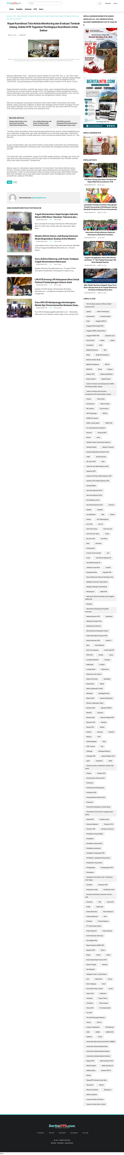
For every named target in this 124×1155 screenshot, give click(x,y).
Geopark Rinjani (91, 447)
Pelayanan (89, 802)
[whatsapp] (110, 9)
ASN (100, 345)
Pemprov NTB (108, 824)
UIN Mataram (109, 1027)
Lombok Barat (90, 669)
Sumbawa (103, 993)
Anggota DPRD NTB (92, 335)
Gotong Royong (101, 456)
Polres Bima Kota (91, 911)
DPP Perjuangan (91, 413)
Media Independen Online (94, 688)
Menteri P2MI (90, 708)
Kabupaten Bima (91, 572)
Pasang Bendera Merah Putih (95, 797)
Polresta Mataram (92, 916)
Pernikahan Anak (109, 889)
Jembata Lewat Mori (93, 567)
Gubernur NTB (90, 471)
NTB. (104, 741)
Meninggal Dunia (104, 693)
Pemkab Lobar (104, 819)
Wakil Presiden (91, 1065)
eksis (98, 437)
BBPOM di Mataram (92, 364)
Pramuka (89, 921)
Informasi (98, 543)
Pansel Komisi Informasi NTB (95, 778)
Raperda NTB (90, 950)
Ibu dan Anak (90, 538)
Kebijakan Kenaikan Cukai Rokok (96, 587)
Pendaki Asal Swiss (107, 829)
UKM (88, 1032)
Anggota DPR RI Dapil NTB (94, 326)
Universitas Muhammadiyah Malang (97, 1051)
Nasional (28, 9)
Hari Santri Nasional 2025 (94, 505)
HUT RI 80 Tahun (91, 529)
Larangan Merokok (92, 660)
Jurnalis (108, 567)
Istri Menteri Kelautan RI (103, 558)
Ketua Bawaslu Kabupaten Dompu (97, 631)
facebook (40, 1133)
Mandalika (107, 679)
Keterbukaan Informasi (93, 626)
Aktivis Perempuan (103, 311)
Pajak (110, 761)
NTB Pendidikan (91, 741)
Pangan (88, 773)
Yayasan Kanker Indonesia (94, 1099)
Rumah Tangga (91, 964)
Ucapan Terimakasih (92, 1027)
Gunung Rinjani (91, 485)
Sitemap (108, 3)
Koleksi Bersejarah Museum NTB (96, 635)
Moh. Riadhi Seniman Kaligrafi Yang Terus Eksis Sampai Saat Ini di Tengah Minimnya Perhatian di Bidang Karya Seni (100, 287)
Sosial (111, 988)
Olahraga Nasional (104, 751)
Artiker (112, 340)
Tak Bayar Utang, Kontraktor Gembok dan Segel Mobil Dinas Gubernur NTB (100, 180)
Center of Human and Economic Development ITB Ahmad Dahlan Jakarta (98, 392)
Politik (88, 227)
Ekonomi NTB (102, 432)
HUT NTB (89, 524)
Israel (88, 558)
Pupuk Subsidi (107, 931)
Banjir (88, 355)
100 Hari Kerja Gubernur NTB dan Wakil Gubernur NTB (98, 305)
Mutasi (102, 727)
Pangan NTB (101, 773)
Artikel (102, 340)
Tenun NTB (89, 1008)
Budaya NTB (90, 374)
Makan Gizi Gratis (92, 679)
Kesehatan (109, 616)
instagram (74, 1133)
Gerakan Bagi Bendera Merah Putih (97, 452)
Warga (88, 1075)
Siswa (110, 979)
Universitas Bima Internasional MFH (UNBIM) (100, 1041)
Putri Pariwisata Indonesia (94, 935)
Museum (100, 712)
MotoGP (89, 712)
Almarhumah (90, 316)
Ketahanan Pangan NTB (93, 621)
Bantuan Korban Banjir (93, 359)
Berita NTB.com (65, 1140)
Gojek (88, 456)
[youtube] (116, 9)
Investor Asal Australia (93, 553)
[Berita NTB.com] (14, 4)
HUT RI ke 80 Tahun (92, 534)
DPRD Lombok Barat (92, 423)
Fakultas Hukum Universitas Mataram (98, 442)
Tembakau (89, 1003)
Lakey (111, 655)
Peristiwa (89, 885)
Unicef (100, 1037)
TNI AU (99, 1022)
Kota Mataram (99, 645)
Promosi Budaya (103, 921)
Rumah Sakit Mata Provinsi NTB (96, 960)
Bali (105, 350)
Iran (108, 553)
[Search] (60, 3)
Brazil (100, 369)
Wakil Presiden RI (107, 1065)
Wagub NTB (90, 1061)
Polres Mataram (108, 911)
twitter (51, 1133)
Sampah (104, 964)
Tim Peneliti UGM (104, 1008)
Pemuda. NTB (90, 829)
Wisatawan (107, 1090)
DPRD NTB (108, 423)
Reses (103, 950)
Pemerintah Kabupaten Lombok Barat (98, 807)
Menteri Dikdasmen (106, 698)
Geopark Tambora (108, 447)
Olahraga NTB (90, 756)
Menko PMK (90, 698)
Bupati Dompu (106, 379)
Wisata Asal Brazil (92, 1090)
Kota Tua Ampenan (92, 650)
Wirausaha (89, 1085)
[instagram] (113, 9)
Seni (87, 979)
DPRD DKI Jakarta (92, 418)
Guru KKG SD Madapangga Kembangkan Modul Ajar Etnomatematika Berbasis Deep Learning (56, 304)
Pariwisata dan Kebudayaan (95, 787)
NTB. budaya (90, 746)
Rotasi (108, 955)
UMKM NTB (109, 1032)
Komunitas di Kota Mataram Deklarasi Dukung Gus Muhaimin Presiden (100, 233)
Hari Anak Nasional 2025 (94, 490)
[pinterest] (20, 187)
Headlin (88, 509)
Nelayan (89, 736)
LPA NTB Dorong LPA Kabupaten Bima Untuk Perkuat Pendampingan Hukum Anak (67, 123)
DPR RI (105, 413)
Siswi (103, 984)
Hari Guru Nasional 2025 (94, 495)
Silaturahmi (98, 979)
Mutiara (88, 732)
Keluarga (89, 604)
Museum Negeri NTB (107, 717)
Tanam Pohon (102, 998)
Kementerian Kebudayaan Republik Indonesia (96, 610)
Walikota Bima (90, 1070)
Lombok (88, 280)
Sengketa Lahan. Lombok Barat (96, 974)
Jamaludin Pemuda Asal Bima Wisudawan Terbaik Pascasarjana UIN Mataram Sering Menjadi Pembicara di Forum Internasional (100, 207)
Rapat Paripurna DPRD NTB (95, 945)
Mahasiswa (105, 669)
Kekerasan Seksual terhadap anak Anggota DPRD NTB (99, 598)
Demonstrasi (90, 404)
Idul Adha (104, 538)
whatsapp (62, 1133)
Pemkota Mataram (92, 824)
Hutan (107, 534)
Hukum (88, 519)
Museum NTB (90, 722)
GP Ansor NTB (91, 461)
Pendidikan (89, 838)
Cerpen (88, 399)
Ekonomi (89, 432)
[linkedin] (24, 187)
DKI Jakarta (90, 408)
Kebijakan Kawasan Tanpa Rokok (97, 582)
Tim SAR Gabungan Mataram (95, 1017)
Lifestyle (107, 660)
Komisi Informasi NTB (93, 640)
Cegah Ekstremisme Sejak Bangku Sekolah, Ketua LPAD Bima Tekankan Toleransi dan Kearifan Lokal (56, 215)
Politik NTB (99, 907)
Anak (88, 321)
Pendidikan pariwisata (93, 848)
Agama (88, 311)
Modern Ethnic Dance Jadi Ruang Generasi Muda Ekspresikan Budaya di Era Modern (18, 123)
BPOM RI (89, 369)
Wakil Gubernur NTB (106, 1061)
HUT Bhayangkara (102, 519)
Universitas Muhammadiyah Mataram (98, 1056)
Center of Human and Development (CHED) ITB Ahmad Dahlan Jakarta (99, 385)
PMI (99, 902)
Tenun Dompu (103, 1003)
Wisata (101, 1085)
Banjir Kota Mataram (102, 355)
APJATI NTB (90, 340)
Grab (103, 461)
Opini (88, 761)
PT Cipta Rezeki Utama (93, 926)
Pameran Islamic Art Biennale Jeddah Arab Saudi (99, 767)
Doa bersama (104, 408)
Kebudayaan (90, 591)
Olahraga (89, 751)
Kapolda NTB (107, 572)
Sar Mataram (90, 969)
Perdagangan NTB (107, 867)
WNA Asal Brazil (91, 1094)
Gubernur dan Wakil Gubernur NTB (97, 466)
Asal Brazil (89, 345)
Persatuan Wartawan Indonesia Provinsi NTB (98, 896)
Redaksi (53, 1143)
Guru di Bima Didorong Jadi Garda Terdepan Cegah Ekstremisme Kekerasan (42, 123)
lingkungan (89, 664)
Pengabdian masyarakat (94, 862)
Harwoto (111, 505)
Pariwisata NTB (91, 792)
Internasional (90, 548)
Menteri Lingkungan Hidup (94, 703)
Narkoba (100, 732)
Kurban (101, 655)
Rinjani (88, 955)
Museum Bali (90, 717)
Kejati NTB (103, 591)
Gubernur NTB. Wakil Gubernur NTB (97, 481)
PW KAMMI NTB (91, 940)
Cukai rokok (101, 399)
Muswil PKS (90, 727)
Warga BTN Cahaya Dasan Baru (96, 1080)
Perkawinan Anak (92, 889)
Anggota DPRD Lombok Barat (95, 331)
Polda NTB (110, 902)
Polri (105, 916)
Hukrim (112, 514)
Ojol (102, 746)
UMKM (98, 1032)
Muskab (103, 722)
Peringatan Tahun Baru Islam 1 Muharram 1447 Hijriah (99, 878)
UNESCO (89, 1037)
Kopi (87, 645)
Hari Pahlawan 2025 (92, 500)
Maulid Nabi (90, 684)
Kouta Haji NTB (109, 650)
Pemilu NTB (90, 819)
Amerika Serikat (105, 316)
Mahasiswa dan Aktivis (93, 674)
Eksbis (88, 437)
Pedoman (60, 1143)
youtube (85, 1133)
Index (115, 3)
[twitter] (106, 9)
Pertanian (89, 902)
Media (102, 684)
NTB (35, 9)
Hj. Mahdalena (91, 514)
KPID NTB (89, 655)
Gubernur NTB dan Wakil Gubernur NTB (98, 476)
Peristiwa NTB (102, 885)
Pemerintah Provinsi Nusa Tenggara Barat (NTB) (99, 813)
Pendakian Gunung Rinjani (94, 834)
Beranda (9, 16)
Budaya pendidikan (106, 374)
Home (11, 9)
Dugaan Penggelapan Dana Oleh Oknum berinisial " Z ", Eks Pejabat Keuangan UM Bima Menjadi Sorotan (100, 260)
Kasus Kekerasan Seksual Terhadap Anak (99, 577)
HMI (103, 514)
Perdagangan (90, 867)
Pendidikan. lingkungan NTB (95, 853)
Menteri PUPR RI (106, 708)
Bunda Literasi (91, 379)
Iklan (87, 543)
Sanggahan (69, 1143)
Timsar (88, 1022)
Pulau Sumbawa (91, 931)
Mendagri (89, 693)
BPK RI (107, 364)
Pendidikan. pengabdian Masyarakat (98, 858)
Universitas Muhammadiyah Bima (97, 1046)
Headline (19, 9)
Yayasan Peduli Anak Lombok (95, 1104)
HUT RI (100, 524)
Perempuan (90, 872)
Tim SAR (89, 1012)
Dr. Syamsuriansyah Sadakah (95, 428)
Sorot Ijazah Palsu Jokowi (94, 988)
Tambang (89, 998)
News (41, 9)
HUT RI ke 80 (107, 529)
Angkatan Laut (110, 335)
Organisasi (99, 761)
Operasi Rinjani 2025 (108, 756)
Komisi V (108, 640)
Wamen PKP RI (106, 1070)
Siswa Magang (91, 984)
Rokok (98, 955)
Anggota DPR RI (101, 321)
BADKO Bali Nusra (92, 350)
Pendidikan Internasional (94, 843)
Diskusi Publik (104, 404)
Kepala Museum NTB (93, 616)
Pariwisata (89, 783)
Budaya (110, 369)
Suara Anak (90, 993)
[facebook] (103, 9)
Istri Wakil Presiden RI (93, 562)
